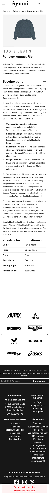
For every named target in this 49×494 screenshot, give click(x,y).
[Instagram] (24, 482)
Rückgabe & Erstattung (38, 437)
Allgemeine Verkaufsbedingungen (38, 431)
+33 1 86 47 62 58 (15, 414)
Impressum (38, 442)
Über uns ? (38, 423)
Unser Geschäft (38, 460)
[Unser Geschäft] (38, 4)
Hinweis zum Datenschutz (38, 456)
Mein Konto (15, 423)
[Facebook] (17, 482)
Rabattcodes (15, 439)
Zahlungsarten (38, 445)
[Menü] (3, 4)
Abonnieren (39, 380)
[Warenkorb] (47, 4)
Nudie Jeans (17, 51)
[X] (32, 482)
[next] (47, 335)
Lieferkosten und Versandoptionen (38, 450)
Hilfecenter (15, 426)
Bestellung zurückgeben (37, 410)
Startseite (6, 11)
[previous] (2, 335)
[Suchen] (34, 4)
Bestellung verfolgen (15, 429)
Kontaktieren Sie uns (15, 399)
